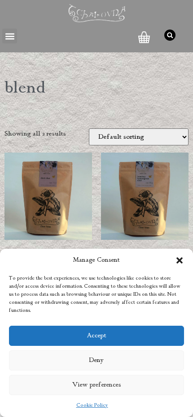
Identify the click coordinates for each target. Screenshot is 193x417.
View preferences (96, 385)
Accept (96, 336)
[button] (179, 260)
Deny (96, 360)
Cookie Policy (92, 405)
